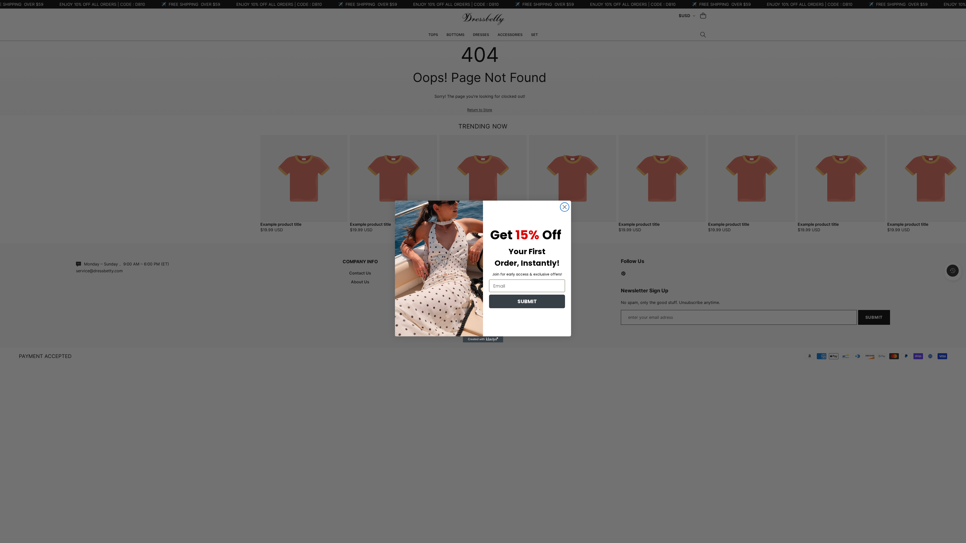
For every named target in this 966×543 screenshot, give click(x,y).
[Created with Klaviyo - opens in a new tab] (483, 339)
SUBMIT (527, 301)
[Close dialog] (564, 207)
